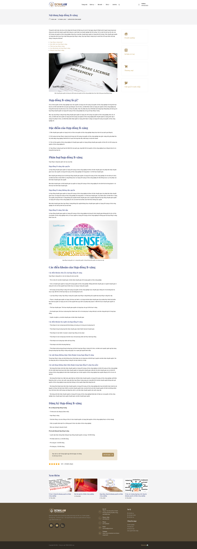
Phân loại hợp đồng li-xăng (57, 46)
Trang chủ (84, 4)
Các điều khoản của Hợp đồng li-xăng (60, 48)
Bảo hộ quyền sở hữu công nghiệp (84, 494)
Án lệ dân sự (130, 513)
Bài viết (100, 4)
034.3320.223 (106, 519)
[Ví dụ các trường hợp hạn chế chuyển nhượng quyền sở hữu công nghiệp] (136, 485)
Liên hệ (115, 4)
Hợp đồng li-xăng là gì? (56, 42)
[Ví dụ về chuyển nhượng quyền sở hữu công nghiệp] (60, 485)
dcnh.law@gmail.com (108, 528)
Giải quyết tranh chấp (132, 530)
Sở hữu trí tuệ (130, 528)
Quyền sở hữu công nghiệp (74, 19)
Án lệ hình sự (130, 517)
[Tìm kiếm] (119, 4)
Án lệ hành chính (131, 515)
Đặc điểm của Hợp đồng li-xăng (58, 44)
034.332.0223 (145, 5)
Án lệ (107, 4)
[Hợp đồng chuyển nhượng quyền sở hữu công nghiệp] (111, 485)
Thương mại (130, 526)
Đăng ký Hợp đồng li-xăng (57, 50)
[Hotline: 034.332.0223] (139, 4)
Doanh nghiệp (130, 524)
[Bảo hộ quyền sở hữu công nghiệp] (85, 485)
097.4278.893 (106, 523)
